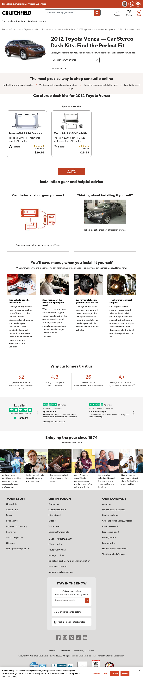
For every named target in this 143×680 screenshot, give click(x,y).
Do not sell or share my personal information (69, 561)
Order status (12, 504)
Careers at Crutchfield (58, 532)
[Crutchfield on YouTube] (85, 638)
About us (106, 504)
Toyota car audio (31, 29)
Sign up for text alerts (70, 612)
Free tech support (110, 532)
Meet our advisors (110, 515)
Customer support (57, 510)
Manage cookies (56, 555)
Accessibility (79, 651)
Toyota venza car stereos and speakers (58, 29)
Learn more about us (70, 443)
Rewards (10, 515)
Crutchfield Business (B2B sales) (117, 521)
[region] (71, 469)
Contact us (53, 504)
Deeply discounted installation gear (100, 85)
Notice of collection (57, 567)
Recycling (11, 532)
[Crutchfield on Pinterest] (71, 638)
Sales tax (52, 651)
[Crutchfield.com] (16, 13)
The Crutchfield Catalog (113, 554)
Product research (110, 526)
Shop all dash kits (71, 171)
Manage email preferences (60, 572)
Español (52, 521)
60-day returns (109, 538)
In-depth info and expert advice (18, 85)
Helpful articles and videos (114, 549)
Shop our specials (14, 538)
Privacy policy (55, 544)
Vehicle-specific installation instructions (58, 85)
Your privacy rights (57, 550)
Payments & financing (16, 526)
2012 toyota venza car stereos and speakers (97, 29)
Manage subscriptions (17, 549)
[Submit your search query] (97, 12)
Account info (12, 510)
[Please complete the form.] (87, 600)
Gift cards (10, 543)
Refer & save (12, 521)
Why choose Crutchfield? (114, 510)
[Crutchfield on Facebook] (58, 638)
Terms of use (65, 651)
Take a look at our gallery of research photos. (105, 230)
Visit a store (53, 526)
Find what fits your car (11, 29)
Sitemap (91, 651)
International (54, 515)
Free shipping (24, 4)
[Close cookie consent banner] (140, 670)
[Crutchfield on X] (78, 638)
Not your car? (57, 68)
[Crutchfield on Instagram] (65, 638)
